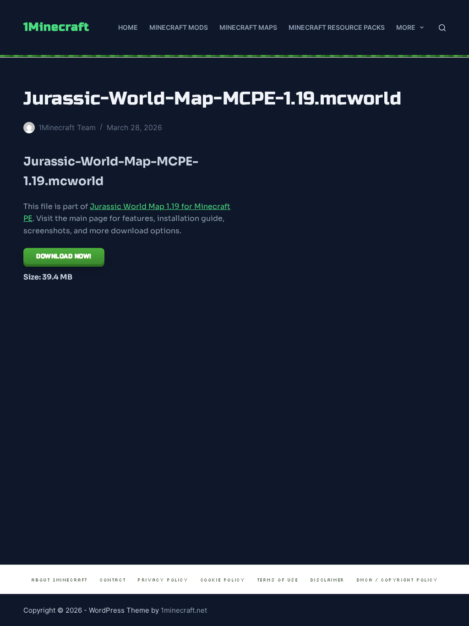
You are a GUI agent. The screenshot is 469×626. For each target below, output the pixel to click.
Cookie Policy (222, 580)
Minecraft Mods (178, 27)
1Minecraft (56, 27)
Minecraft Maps (248, 27)
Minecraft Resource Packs (337, 27)
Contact (112, 580)
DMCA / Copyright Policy (397, 580)
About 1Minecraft (59, 580)
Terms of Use (277, 580)
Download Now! (64, 256)
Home (128, 27)
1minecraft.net (184, 610)
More (405, 27)
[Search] (442, 27)
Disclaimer (327, 580)
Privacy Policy (162, 580)
